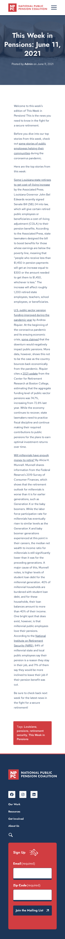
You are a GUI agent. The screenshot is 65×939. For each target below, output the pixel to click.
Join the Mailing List (29, 910)
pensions (22, 731)
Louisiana (30, 727)
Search (10, 834)
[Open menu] (54, 7)
